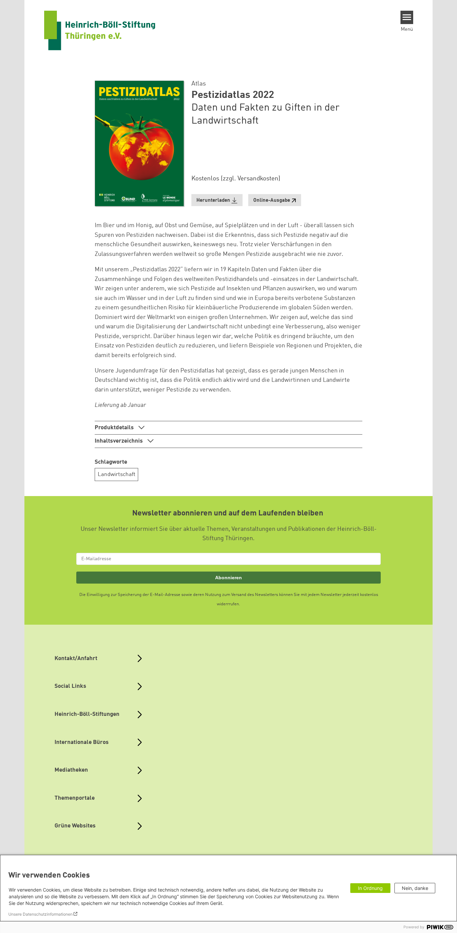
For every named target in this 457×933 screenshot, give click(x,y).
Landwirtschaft (116, 474)
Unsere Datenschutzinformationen (40, 914)
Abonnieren (228, 577)
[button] (217, 200)
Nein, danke (415, 888)
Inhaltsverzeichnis (119, 441)
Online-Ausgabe (271, 200)
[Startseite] (99, 30)
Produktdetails (115, 428)
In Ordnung (370, 888)
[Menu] (407, 17)
